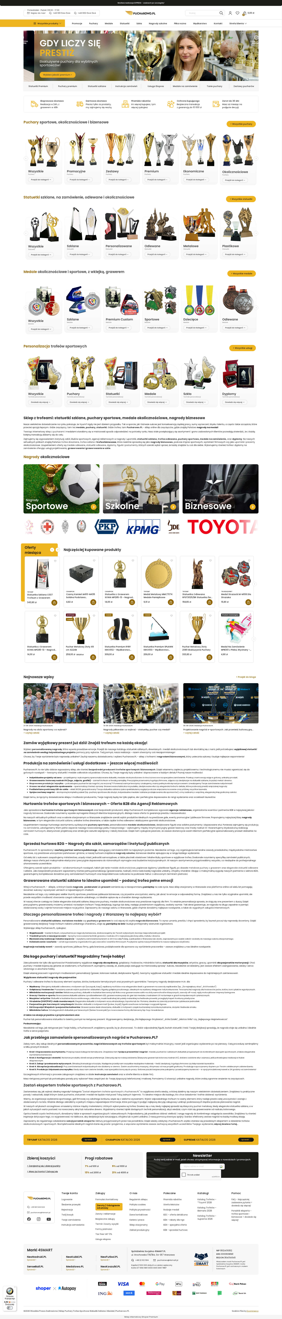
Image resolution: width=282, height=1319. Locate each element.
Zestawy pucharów (244, 86)
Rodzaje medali (171, 1209)
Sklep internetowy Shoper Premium (141, 1316)
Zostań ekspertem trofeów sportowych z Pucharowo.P (110, 1091)
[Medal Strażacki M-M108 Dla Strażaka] (236, 573)
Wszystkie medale (242, 273)
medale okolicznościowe (144, 417)
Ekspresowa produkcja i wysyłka (46, 783)
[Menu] (15, 1287)
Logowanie (67, 1199)
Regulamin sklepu (138, 1199)
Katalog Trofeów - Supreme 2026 (207, 1217)
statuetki (101, 427)
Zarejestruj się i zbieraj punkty (44, 1165)
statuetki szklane (69, 417)
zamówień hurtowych (35, 830)
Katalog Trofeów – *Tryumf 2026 (207, 1201)
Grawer (33, 786)
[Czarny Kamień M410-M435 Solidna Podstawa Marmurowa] (81, 573)
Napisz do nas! (38, 13)
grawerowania (76, 448)
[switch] (10, 1308)
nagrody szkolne (125, 853)
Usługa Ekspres (156, 86)
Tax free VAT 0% (103, 1234)
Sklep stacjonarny (139, 1224)
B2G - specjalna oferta (175, 1224)
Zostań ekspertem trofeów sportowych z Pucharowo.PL (73, 1085)
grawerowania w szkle (98, 448)
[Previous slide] (26, 158)
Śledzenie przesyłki (71, 1204)
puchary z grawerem (99, 920)
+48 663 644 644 (87, 13)
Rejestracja (67, 1209)
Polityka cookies (138, 1204)
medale (80, 427)
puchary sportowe (104, 417)
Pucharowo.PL (134, 427)
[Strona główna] (140, 13)
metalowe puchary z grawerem (205, 867)
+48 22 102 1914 (142, 1260)
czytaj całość (32, 732)
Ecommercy (252, 1311)
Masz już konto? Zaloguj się (43, 1171)
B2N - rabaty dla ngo (173, 1219)
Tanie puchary (214, 86)
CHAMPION (70, 591)
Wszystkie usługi (243, 348)
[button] (47, 23)
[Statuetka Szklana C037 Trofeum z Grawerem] (42, 574)
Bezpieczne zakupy (105, 1218)
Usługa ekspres (103, 1239)
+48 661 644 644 (61, 13)
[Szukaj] (221, 13)
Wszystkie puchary (242, 124)
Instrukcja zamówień (126, 86)
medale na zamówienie (213, 439)
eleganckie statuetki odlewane (242, 867)
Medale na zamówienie (185, 86)
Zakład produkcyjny (139, 1230)
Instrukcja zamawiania (73, 1224)
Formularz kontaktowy (106, 1199)
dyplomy (237, 439)
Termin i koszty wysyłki (107, 1223)
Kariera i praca (137, 1219)
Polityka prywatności (140, 1209)
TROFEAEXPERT (226, 591)
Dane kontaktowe (139, 1214)
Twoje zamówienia (71, 1219)
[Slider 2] (141, 55)
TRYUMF (30, 592)
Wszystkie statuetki (242, 199)
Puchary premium (67, 86)
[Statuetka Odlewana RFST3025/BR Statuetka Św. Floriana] (197, 573)
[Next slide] (256, 158)
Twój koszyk (67, 1214)
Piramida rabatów (172, 1199)
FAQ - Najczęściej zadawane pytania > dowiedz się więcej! (241, 1202)
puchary (90, 427)
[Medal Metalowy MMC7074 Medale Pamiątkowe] (159, 573)
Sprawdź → (89, 1139)
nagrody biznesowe (187, 417)
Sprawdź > (31, 1260)
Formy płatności (103, 1229)
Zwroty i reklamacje (105, 1213)
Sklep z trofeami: (39, 417)
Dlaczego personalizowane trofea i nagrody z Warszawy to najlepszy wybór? (92, 914)
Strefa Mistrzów (171, 1204)
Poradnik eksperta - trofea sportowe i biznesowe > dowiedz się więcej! (243, 1215)
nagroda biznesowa (147, 920)
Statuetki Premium (38, 86)
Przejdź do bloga (247, 677)
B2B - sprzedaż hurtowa (175, 1230)
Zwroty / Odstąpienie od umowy (108, 1206)
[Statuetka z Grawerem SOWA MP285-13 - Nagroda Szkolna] (120, 573)
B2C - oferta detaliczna (175, 1214)
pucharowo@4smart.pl (40, 1212)
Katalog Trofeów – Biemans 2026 (207, 1209)
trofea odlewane (167, 439)
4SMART (45, 1250)
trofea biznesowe (151, 777)
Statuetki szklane (97, 86)
